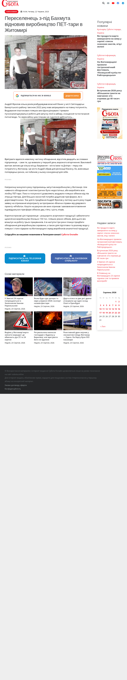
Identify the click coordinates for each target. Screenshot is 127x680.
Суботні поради (114, 29)
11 (103, 309)
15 (116, 309)
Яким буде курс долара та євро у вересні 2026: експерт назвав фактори (47, 300)
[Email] (108, 3)
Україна (100, 33)
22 (116, 312)
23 (119, 312)
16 (119, 309)
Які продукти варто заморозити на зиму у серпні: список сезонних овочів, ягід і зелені (109, 41)
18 (103, 312)
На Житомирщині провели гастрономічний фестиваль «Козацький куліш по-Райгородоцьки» (109, 68)
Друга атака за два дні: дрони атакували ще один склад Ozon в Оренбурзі (77, 300)
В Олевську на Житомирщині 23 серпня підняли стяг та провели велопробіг (108, 277)
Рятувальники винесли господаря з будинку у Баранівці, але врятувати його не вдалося (46, 336)
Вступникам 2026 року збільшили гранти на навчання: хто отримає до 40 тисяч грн (109, 96)
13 (110, 309)
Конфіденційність (13, 388)
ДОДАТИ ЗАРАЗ (72, 96)
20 (110, 312)
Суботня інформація (106, 55)
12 (107, 309)
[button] (103, 3)
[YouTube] (113, 3)
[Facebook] (118, 3)
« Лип (102, 326)
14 (113, 309)
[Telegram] (123, 3)
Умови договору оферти (16, 385)
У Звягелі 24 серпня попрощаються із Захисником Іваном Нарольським (14, 302)
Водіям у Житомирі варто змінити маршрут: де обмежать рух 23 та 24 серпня (17, 336)
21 (113, 312)
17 (100, 312)
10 (100, 309)
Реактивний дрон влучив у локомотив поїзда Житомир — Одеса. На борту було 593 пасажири (76, 336)
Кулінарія (101, 29)
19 (107, 312)
